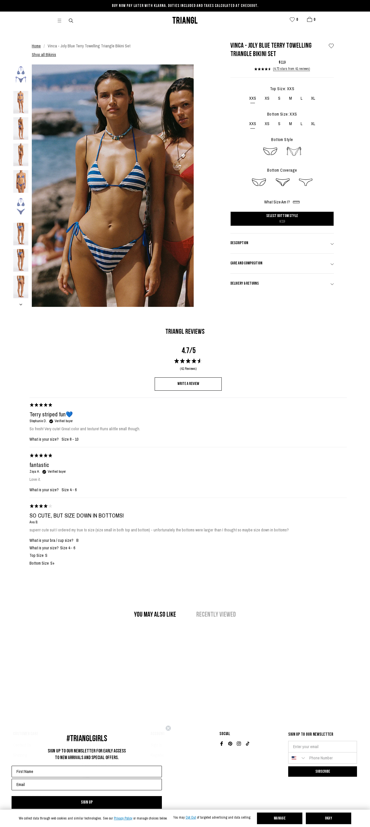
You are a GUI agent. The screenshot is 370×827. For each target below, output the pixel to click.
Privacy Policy (123, 818)
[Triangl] (185, 20)
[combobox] (297, 757)
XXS (252, 98)
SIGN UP (87, 802)
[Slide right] (21, 304)
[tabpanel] (188, 537)
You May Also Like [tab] (155, 614)
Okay (328, 818)
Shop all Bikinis (44, 54)
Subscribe (322, 771)
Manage (280, 818)
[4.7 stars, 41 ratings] (262, 69)
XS (267, 98)
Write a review (188, 384)
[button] (309, 19)
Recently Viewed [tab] (216, 614)
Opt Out (191, 817)
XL (313, 98)
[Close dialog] (168, 728)
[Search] (71, 20)
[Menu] (62, 20)
